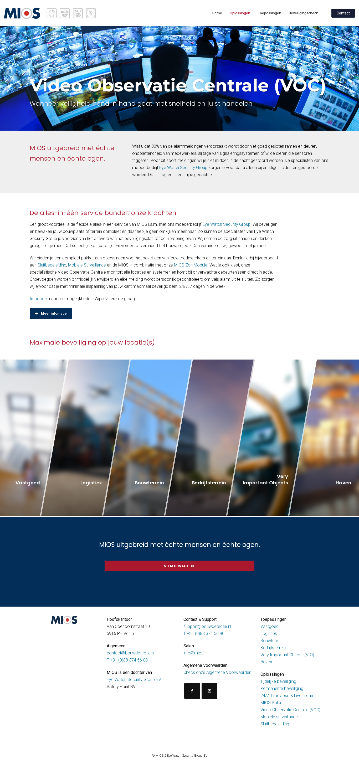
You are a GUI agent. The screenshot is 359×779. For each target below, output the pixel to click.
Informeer (39, 298)
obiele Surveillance (89, 265)
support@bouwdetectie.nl (207, 626)
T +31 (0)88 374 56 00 (127, 660)
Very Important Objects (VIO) (287, 654)
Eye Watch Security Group (183, 167)
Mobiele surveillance (279, 716)
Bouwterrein (271, 640)
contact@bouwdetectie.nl (131, 652)
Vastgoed (269, 626)
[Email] (209, 691)
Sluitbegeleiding (52, 265)
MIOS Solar (270, 702)
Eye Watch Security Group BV (134, 679)
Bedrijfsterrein (273, 647)
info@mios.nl (195, 652)
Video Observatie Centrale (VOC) (290, 709)
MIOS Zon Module (190, 265)
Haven (266, 661)
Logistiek (268, 633)
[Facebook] (192, 691)
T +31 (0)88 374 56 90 (203, 633)
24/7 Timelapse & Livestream (287, 695)
